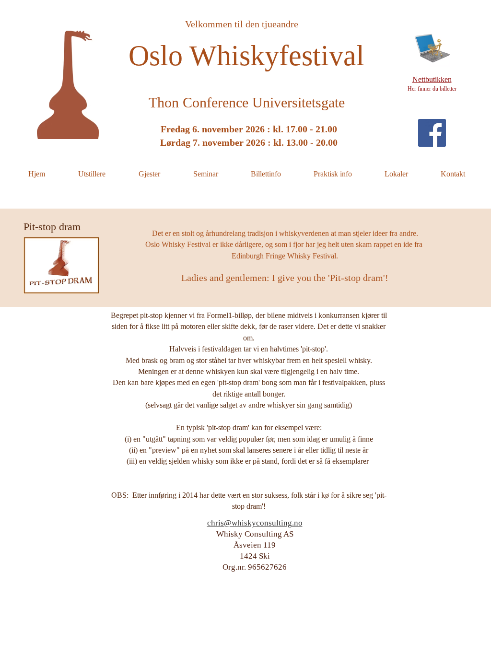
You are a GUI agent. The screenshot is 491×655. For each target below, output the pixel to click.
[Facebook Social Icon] (432, 133)
